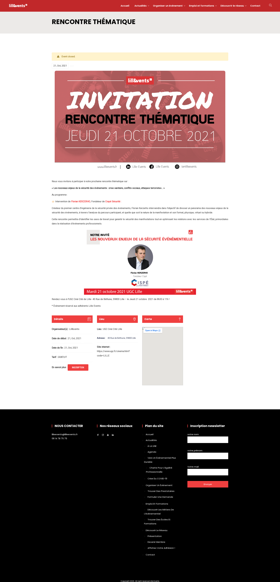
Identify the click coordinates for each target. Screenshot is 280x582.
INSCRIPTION (78, 367)
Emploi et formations (201, 5)
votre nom (193, 434)
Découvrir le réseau (232, 5)
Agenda (152, 451)
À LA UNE (152, 446)
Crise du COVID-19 (157, 478)
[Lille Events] (18, 6)
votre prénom (194, 450)
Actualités (140, 5)
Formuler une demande (160, 496)
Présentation (155, 536)
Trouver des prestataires (161, 491)
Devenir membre (156, 542)
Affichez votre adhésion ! (161, 547)
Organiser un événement (168, 5)
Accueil (125, 5)
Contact (255, 5)
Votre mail (193, 466)
